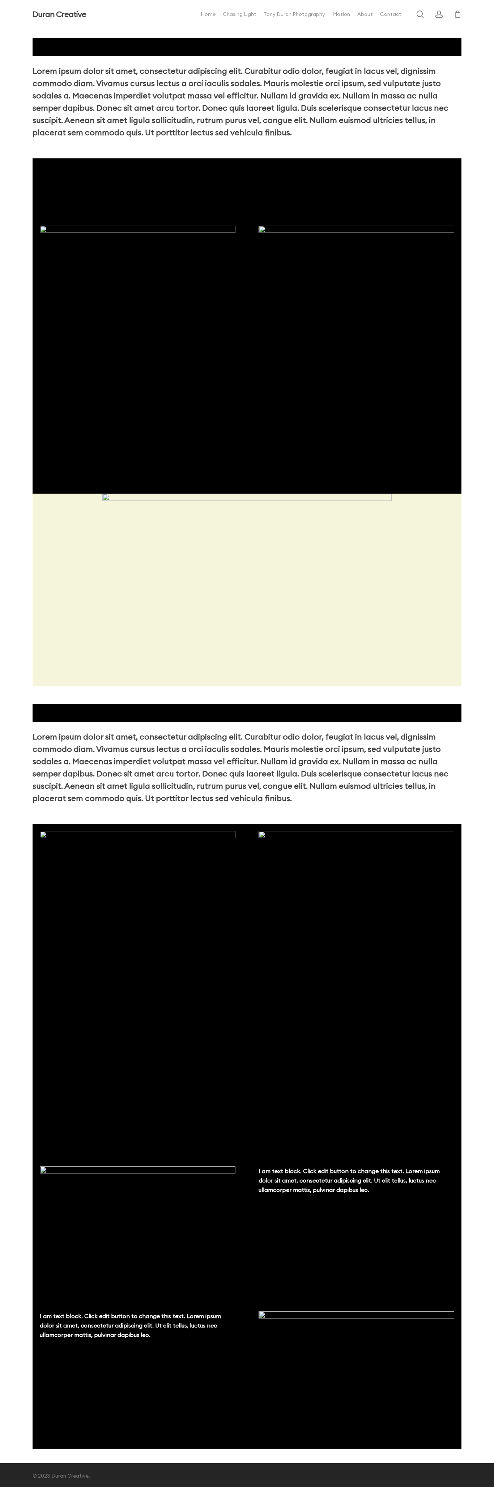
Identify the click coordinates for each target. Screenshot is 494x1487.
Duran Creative (59, 14)
